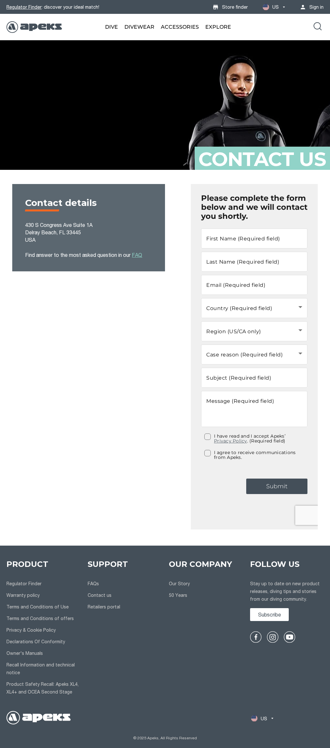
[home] (38, 718)
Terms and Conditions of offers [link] (40, 618)
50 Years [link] (178, 595)
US (275, 7)
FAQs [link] (93, 583)
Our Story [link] (179, 583)
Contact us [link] (100, 595)
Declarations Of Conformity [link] (35, 641)
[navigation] (43, 628)
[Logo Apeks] (34, 27)
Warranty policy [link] (23, 595)
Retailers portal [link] (104, 606)
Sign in (316, 7)
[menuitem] (111, 27)
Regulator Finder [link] (24, 583)
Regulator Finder (24, 7)
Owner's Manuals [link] (24, 653)
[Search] (318, 27)
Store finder (235, 7)
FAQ (137, 255)
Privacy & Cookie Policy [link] (31, 630)
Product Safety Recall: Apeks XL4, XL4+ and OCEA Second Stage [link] (42, 688)
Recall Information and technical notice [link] (40, 668)
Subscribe (269, 614)
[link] (111, 27)
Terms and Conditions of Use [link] (37, 606)
